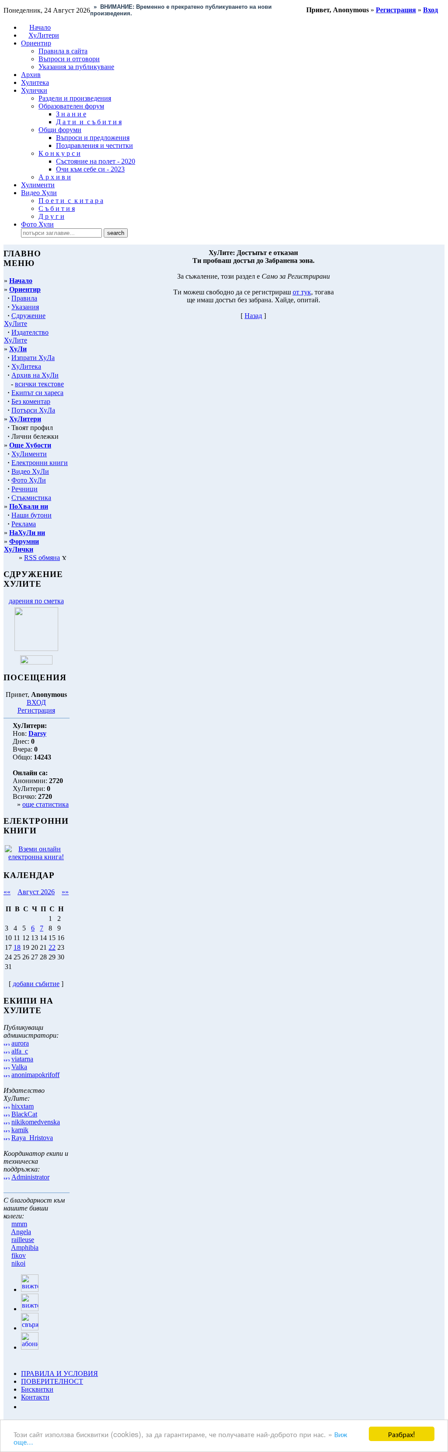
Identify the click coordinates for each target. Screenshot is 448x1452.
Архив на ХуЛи (35, 375)
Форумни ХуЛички (21, 545)
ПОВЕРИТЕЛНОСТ (52, 1381)
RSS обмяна (42, 557)
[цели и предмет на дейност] (36, 648)
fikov (18, 1255)
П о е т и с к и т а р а (70, 200)
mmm (19, 1224)
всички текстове (39, 384)
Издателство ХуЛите (26, 336)
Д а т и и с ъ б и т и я (89, 122)
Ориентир (25, 289)
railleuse (22, 1239)
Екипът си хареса (37, 392)
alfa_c (19, 1051)
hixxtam (22, 1106)
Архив (31, 74)
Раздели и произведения (74, 98)
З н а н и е (71, 114)
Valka (19, 1067)
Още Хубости (30, 445)
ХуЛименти (29, 454)
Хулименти (38, 185)
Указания (25, 307)
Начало (40, 27)
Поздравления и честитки (94, 145)
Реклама (23, 524)
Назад (253, 315)
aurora (20, 1043)
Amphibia (24, 1247)
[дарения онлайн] (36, 662)
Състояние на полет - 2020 (95, 161)
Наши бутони (31, 515)
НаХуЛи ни (27, 532)
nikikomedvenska (35, 1122)
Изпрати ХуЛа (33, 357)
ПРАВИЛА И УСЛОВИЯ (59, 1373)
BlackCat (24, 1114)
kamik (19, 1130)
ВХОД (36, 702)
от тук (302, 292)
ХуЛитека (26, 366)
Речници (24, 489)
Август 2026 (36, 892)
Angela (21, 1231)
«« (7, 892)
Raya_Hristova (32, 1137)
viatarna (22, 1059)
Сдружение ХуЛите (25, 319)
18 (17, 947)
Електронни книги (39, 462)
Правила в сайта (63, 51)
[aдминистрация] (24, 1406)
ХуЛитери (43, 35)
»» (65, 892)
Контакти (35, 1397)
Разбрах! (401, 1433)
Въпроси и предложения (93, 137)
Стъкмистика (31, 497)
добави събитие (36, 983)
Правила (24, 298)
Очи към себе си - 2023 (90, 169)
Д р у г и (51, 216)
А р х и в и (54, 177)
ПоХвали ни (28, 506)
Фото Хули (37, 224)
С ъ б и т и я (56, 208)
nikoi (18, 1263)
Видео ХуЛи (30, 471)
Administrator (30, 1177)
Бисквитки (37, 1389)
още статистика (45, 804)
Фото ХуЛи (28, 480)
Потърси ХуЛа (33, 410)
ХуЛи (18, 349)
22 (52, 947)
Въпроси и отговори (69, 59)
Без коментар (30, 401)
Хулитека (35, 82)
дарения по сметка (36, 601)
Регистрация (36, 710)
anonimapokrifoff (35, 1074)
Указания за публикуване (76, 66)
